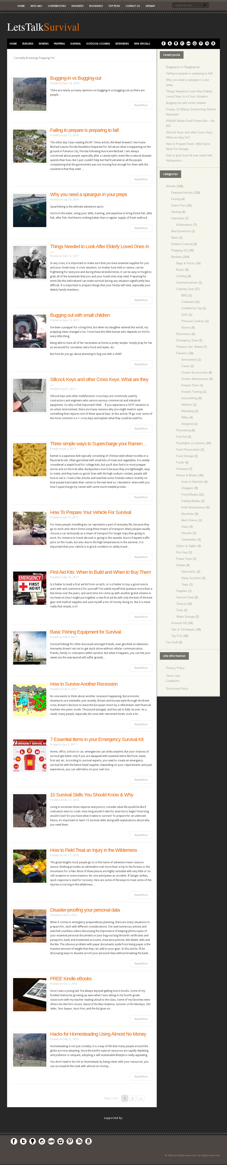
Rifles (185, 417)
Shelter (180, 565)
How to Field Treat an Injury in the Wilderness (93, 850)
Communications (187, 282)
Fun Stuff (172, 642)
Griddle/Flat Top (191, 308)
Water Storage (185, 616)
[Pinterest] (201, 44)
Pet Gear (182, 552)
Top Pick (176, 636)
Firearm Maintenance (194, 379)
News (174, 237)
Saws (184, 526)
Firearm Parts (190, 385)
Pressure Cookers (192, 321)
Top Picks (114, 6)
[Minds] (176, 44)
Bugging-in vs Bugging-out (75, 78)
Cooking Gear (185, 289)
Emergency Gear (187, 340)
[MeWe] (188, 44)
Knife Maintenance (193, 507)
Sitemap (150, 6)
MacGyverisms (181, 231)
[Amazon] (213, 44)
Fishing (175, 199)
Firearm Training (191, 391)
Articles (171, 186)
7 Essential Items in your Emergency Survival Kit (96, 739)
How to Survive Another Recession (83, 684)
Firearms (182, 353)
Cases (185, 366)
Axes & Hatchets (192, 481)
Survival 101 (179, 623)
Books (180, 269)
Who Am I (36, 6)
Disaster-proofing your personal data (85, 910)
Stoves (185, 327)
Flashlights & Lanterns (190, 443)
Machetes (187, 513)
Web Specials (142, 43)
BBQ (184, 295)
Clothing (181, 276)
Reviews (44, 43)
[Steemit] (182, 44)
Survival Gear (185, 597)
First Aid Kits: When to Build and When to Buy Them (100, 572)
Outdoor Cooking (98, 43)
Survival (62, 26)
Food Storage (185, 456)
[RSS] (207, 44)
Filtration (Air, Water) (189, 346)
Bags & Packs (185, 263)
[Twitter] (170, 44)
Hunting (176, 212)
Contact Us (133, 6)
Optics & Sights (186, 546)
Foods (180, 462)
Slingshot (187, 424)
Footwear (182, 469)
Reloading (187, 411)
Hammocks (188, 571)
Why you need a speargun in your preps (88, 194)
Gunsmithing (189, 398)
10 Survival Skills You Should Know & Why (91, 794)
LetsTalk (25, 26)
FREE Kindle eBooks (71, 978)
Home (21, 6)
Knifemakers (184, 224)
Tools (179, 610)
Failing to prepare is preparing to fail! (84, 130)
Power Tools (184, 558)
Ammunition (189, 359)
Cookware (187, 301)
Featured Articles (182, 192)
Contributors (57, 6)
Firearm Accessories (194, 372)
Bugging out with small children (80, 315)
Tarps (184, 584)
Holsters (186, 404)
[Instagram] (194, 44)
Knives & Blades (187, 475)
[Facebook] (163, 44)
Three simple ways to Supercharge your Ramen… (98, 443)
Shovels (186, 533)
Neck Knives (189, 520)
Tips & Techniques (183, 629)
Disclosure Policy (177, 688)
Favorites (78, 6)
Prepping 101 (179, 250)
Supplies (181, 591)
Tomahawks (189, 539)
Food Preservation (188, 449)
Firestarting (183, 430)
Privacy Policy (175, 668)
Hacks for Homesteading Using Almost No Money (98, 1034)
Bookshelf (96, 6)
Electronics (183, 334)
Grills (184, 314)
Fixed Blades (189, 494)
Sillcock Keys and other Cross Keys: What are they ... (99, 382)
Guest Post (178, 205)
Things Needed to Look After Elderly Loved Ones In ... (99, 249)
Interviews (122, 43)
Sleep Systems (191, 578)
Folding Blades (190, 501)
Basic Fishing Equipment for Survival (85, 632)
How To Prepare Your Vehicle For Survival (90, 512)
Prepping (59, 43)
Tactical (181, 603)
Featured (27, 43)
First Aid (181, 436)
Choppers (187, 488)
